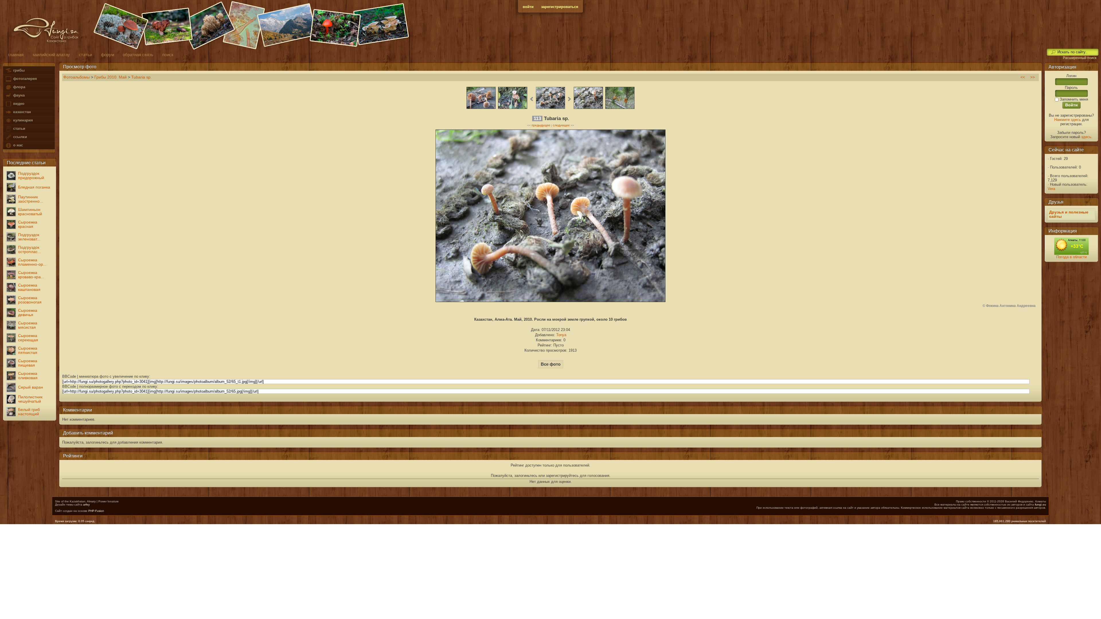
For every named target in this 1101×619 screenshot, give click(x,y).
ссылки (19, 137)
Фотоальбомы (76, 77)
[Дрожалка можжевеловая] (620, 108)
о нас (17, 145)
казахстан (21, 112)
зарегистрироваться (559, 7)
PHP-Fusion (96, 510)
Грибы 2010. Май (110, 77)
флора (18, 87)
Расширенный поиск (1079, 58)
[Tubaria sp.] (481, 108)
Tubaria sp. (141, 77)
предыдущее (541, 125)
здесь (1086, 137)
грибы (18, 70)
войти (528, 7)
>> (1032, 77)
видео (18, 103)
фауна (18, 95)
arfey (86, 504)
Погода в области (1071, 257)
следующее (561, 125)
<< (1022, 77)
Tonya (561, 335)
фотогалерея (24, 79)
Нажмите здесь (1067, 119)
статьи (18, 128)
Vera (1051, 189)
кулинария (22, 120)
